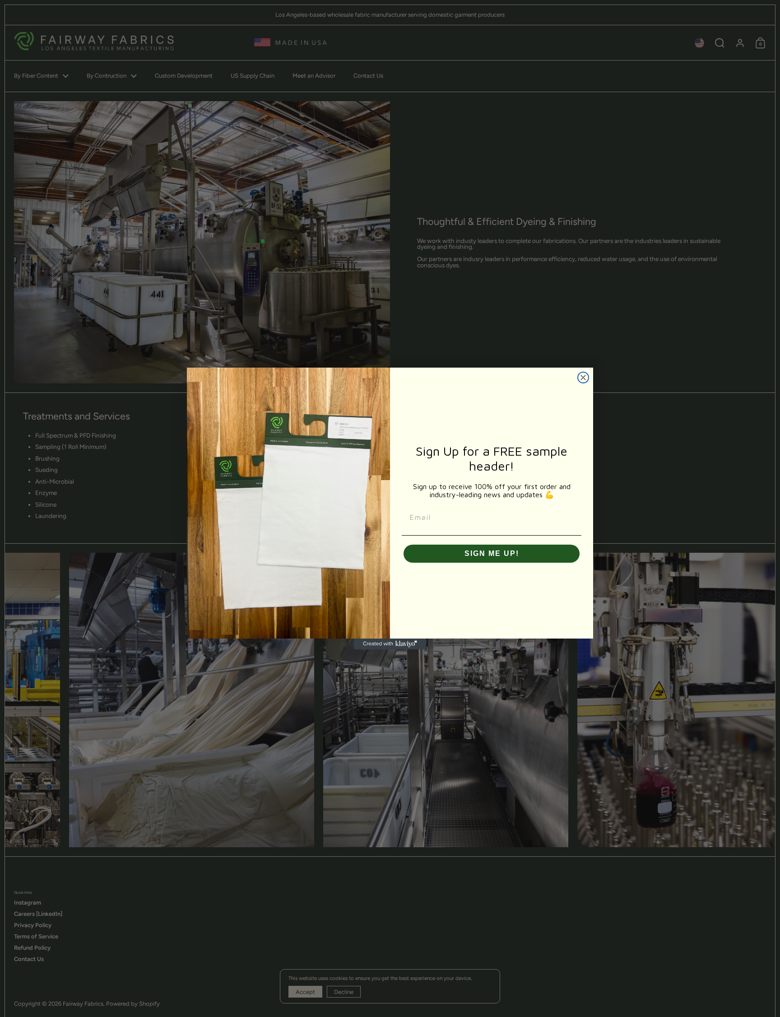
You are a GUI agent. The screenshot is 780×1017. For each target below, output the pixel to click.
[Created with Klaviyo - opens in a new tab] (390, 644)
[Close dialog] (583, 377)
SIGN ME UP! (491, 553)
